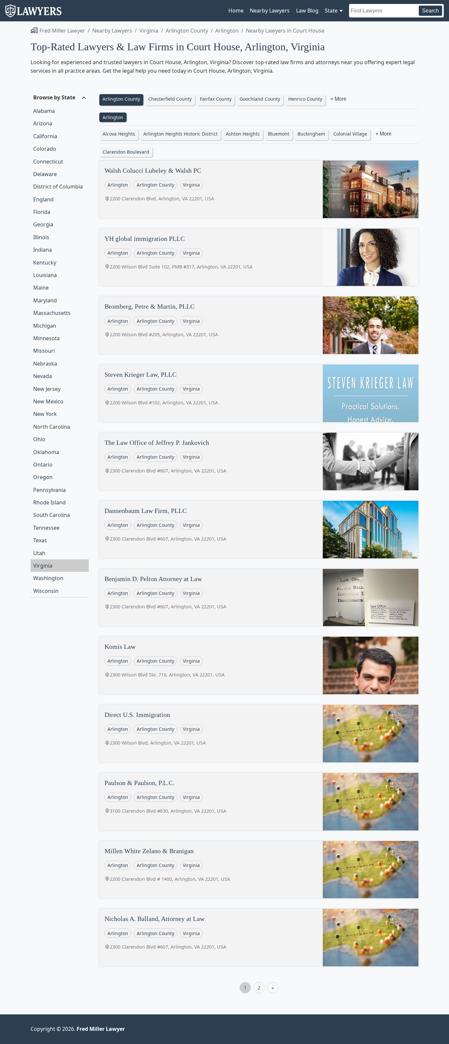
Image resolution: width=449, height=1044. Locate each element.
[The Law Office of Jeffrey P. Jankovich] (370, 461)
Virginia (148, 30)
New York (45, 414)
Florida (41, 212)
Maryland (45, 300)
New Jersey (46, 389)
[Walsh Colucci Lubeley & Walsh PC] (370, 189)
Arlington (227, 30)
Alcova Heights (119, 134)
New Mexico (48, 401)
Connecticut (48, 161)
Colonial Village (350, 134)
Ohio (39, 439)
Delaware (45, 174)
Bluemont (278, 134)
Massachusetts (52, 313)
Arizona (42, 123)
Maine (41, 287)
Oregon (43, 477)
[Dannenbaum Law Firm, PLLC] (370, 529)
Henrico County (305, 99)
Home (236, 10)
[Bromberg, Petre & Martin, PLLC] (370, 325)
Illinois (41, 237)
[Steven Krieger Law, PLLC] (370, 393)
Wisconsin (46, 591)
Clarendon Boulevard (126, 152)
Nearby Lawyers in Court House (285, 30)
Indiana (42, 249)
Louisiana (45, 275)
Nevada (42, 376)
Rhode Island (49, 502)
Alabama (44, 111)
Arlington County (187, 30)
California (45, 136)
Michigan (44, 325)
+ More (338, 99)
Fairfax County (215, 99)
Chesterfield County (170, 99)
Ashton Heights (243, 134)
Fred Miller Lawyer (62, 30)
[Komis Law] (370, 665)
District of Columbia (58, 186)
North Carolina (51, 426)
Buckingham (311, 134)
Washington (48, 578)
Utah (39, 553)
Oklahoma (46, 452)
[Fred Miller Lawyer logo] (33, 14)
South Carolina (51, 515)
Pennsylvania (49, 490)
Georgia (43, 224)
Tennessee (46, 527)
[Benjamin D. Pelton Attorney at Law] (370, 597)
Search (430, 10)
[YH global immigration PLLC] (370, 257)
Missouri (44, 350)
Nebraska (45, 363)
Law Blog (307, 10)
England (43, 199)
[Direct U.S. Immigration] (370, 733)
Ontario (43, 464)
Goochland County (260, 99)
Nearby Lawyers (270, 10)
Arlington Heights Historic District (180, 134)
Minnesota (46, 338)
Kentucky (44, 262)
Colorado (44, 148)
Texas (40, 540)
